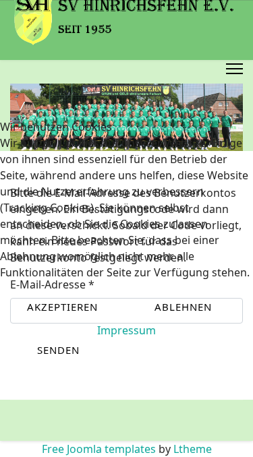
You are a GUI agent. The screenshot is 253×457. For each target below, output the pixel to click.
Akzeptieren (62, 306)
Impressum (126, 330)
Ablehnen (183, 306)
